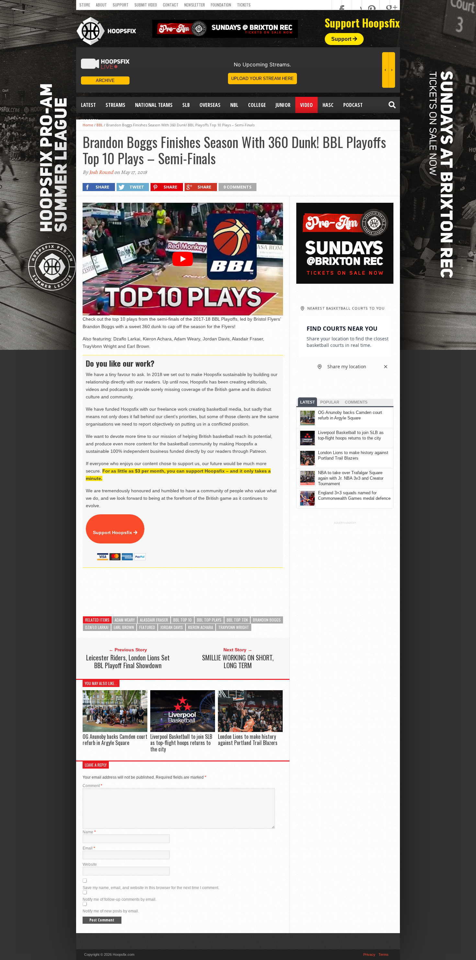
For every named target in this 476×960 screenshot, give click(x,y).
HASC (328, 105)
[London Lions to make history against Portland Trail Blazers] (250, 730)
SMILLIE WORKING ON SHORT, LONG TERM (238, 661)
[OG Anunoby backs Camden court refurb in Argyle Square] (115, 730)
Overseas (210, 105)
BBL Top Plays (209, 620)
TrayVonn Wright (233, 627)
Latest (88, 105)
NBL (234, 105)
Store (84, 4)
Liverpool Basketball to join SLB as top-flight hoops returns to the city (181, 743)
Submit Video (145, 4)
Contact (170, 4)
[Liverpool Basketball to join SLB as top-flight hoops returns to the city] (182, 730)
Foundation (221, 4)
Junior (283, 105)
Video (306, 105)
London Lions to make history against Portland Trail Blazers (248, 740)
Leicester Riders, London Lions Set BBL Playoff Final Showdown (128, 661)
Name (89, 832)
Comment (92, 785)
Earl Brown (124, 627)
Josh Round (101, 172)
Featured (147, 627)
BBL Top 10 (182, 620)
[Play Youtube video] (183, 259)
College (257, 105)
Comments (356, 402)
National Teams (154, 105)
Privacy (369, 954)
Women (89, 121)
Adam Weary (125, 620)
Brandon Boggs (267, 620)
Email (89, 848)
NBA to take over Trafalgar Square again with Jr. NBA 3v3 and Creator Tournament (350, 478)
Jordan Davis (171, 627)
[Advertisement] (200, 592)
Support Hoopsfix (113, 532)
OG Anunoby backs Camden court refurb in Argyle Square (115, 740)
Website (90, 864)
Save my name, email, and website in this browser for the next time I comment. (151, 888)
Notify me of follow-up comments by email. (119, 899)
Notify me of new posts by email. (111, 911)
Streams (115, 105)
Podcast (353, 105)
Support (121, 4)
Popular (329, 402)
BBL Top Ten (237, 620)
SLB (186, 105)
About (101, 4)
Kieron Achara (200, 627)
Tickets (244, 4)
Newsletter (194, 4)
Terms (384, 954)
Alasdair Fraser (154, 620)
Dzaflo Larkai (96, 627)
